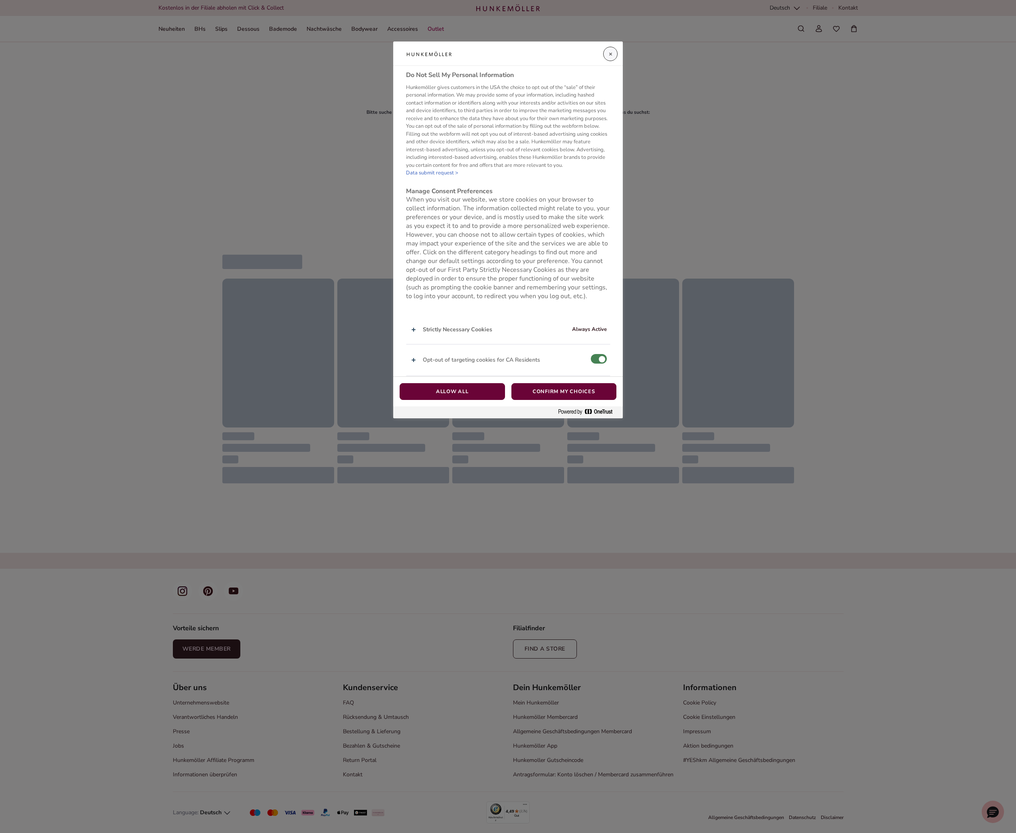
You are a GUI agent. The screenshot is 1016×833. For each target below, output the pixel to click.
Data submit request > (432, 173)
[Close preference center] (610, 53)
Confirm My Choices (564, 391)
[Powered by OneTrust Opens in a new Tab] (588, 412)
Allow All (452, 391)
